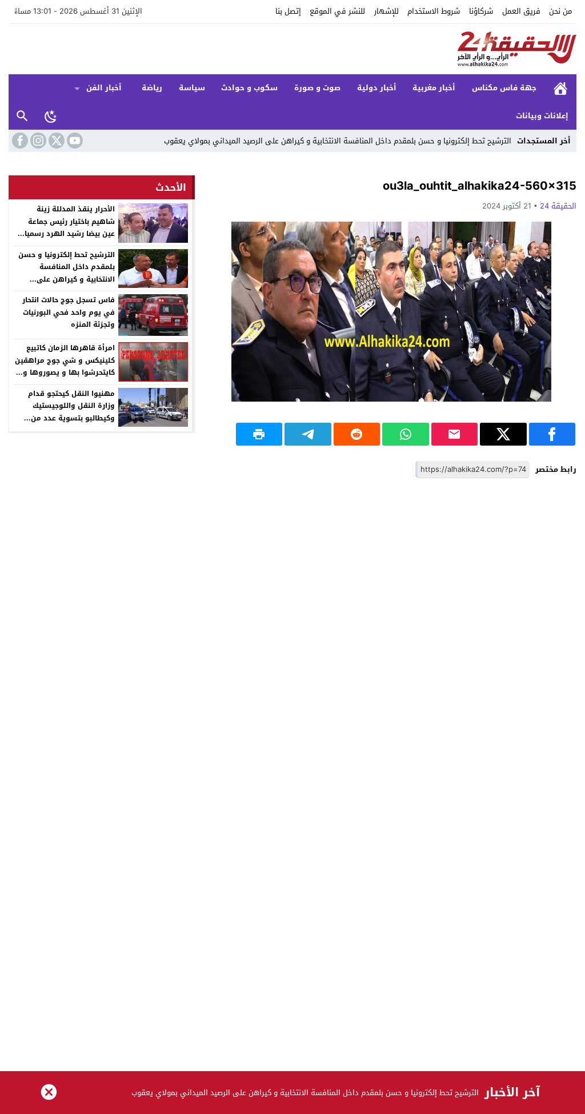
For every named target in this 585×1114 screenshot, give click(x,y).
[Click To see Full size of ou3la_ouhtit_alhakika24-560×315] (391, 312)
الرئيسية (560, 88)
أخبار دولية (376, 88)
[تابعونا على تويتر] (55, 141)
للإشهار (386, 11)
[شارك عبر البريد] (454, 434)
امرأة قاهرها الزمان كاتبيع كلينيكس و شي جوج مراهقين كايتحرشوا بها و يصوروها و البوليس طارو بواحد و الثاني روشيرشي (65, 372)
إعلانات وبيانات (542, 116)
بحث (22, 116)
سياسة (192, 88)
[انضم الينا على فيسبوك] (19, 141)
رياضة (152, 88)
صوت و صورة (317, 88)
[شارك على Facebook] (552, 434)
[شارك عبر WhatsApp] (405, 434)
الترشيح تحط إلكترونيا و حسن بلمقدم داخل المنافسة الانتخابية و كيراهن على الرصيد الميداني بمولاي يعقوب (337, 141)
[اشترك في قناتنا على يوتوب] (74, 141)
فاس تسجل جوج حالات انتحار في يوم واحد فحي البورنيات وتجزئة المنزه (68, 312)
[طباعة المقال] (259, 434)
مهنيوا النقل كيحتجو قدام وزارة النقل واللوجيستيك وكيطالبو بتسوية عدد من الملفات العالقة (71, 412)
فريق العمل (521, 11)
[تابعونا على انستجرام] (37, 141)
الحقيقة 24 (558, 206)
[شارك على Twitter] (503, 434)
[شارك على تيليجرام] (307, 434)
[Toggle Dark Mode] (51, 116)
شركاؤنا (481, 11)
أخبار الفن (104, 88)
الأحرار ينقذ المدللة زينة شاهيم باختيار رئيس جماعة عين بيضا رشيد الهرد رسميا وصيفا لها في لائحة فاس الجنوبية (70, 234)
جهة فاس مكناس (504, 88)
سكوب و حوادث (249, 88)
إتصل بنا (288, 11)
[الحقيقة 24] (292, 49)
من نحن (560, 11)
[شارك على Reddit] (357, 434)
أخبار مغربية (433, 88)
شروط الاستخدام (433, 11)
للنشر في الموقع (337, 11)
